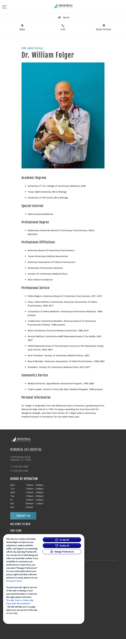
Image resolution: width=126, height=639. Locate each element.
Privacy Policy (14, 580)
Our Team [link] (15, 530)
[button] (4, 7)
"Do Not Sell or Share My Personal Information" (20, 602)
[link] (63, 6)
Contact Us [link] (23, 515)
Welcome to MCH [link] (20, 524)
